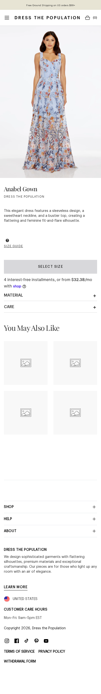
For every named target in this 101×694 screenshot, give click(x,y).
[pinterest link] (36, 641)
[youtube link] (46, 641)
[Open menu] (7, 18)
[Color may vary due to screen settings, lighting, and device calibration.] (7, 241)
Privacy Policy (51, 651)
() (95, 17)
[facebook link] (17, 641)
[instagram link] (7, 641)
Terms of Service (19, 651)
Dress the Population (49, 628)
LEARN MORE (15, 587)
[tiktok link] (26, 641)
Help (8, 519)
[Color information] (7, 240)
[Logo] (47, 18)
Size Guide (13, 246)
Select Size (50, 266)
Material (13, 295)
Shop (9, 507)
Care (9, 307)
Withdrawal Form (20, 661)
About (10, 531)
